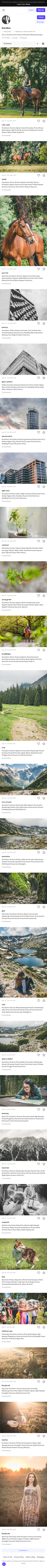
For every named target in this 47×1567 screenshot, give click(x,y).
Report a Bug (30, 1557)
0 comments (6, 135)
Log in (31, 10)
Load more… (23, 1550)
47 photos (8, 44)
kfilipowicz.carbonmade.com (25, 32)
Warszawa (7, 32)
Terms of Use (7, 1557)
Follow (41, 17)
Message (40, 22)
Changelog (40, 1557)
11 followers (23, 38)
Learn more (21, 4)
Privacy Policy (19, 1557)
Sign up (41, 10)
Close (28, 4)
